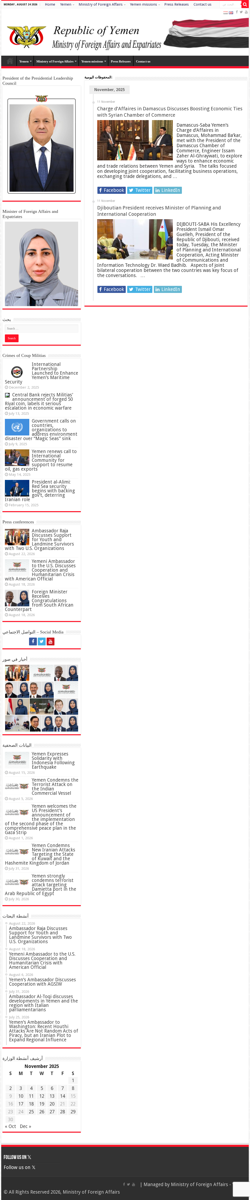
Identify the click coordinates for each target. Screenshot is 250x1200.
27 (52, 1112)
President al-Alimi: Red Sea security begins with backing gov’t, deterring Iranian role (40, 490)
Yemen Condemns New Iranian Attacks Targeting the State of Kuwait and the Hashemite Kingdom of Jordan (40, 854)
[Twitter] (241, 12)
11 (31, 1096)
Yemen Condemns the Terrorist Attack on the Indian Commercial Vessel (55, 786)
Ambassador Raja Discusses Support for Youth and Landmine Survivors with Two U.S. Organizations (39, 539)
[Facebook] (236, 12)
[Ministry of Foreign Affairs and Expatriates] (125, 32)
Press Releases (176, 4)
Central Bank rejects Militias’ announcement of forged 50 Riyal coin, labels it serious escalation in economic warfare (39, 401)
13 (52, 1096)
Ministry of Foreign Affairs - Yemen (208, 1184)
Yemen (65, 4)
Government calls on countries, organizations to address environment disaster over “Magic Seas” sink (41, 429)
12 (41, 1096)
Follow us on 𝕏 (17, 1157)
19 (41, 1104)
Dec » (25, 1126)
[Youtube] (246, 12)
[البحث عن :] (245, 4)
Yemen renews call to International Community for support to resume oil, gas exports (41, 460)
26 (41, 1112)
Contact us (202, 4)
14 (62, 1096)
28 (62, 1112)
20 (52, 1104)
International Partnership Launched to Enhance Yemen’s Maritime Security (41, 373)
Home (50, 4)
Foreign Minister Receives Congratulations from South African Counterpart (39, 600)
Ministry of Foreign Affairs (101, 4)
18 (31, 1104)
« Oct (10, 1126)
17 (20, 1104)
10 (20, 1096)
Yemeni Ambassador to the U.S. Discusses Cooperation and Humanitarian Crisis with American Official (40, 570)
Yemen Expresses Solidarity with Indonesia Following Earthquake (53, 760)
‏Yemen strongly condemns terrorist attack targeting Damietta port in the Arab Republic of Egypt (40, 884)
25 (31, 1112)
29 (73, 1112)
